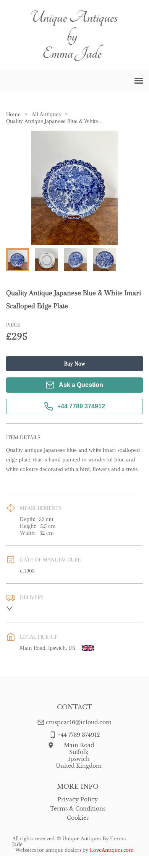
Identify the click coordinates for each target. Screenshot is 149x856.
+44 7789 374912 (81, 406)
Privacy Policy (77, 799)
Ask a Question (81, 385)
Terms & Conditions (77, 808)
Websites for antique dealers (48, 850)
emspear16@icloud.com (79, 722)
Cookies (78, 817)
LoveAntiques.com (112, 850)
